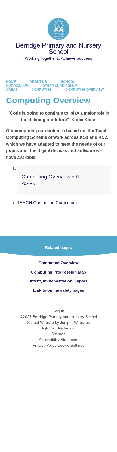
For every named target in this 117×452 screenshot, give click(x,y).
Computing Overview (85, 90)
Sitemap (58, 334)
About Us (38, 82)
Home (11, 82)
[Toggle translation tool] (81, 7)
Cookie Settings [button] (70, 345)
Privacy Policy (44, 345)
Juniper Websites (75, 322)
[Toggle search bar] (95, 7)
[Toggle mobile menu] (110, 7)
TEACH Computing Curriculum (47, 202)
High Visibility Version (58, 328)
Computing (41, 90)
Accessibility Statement (58, 339)
